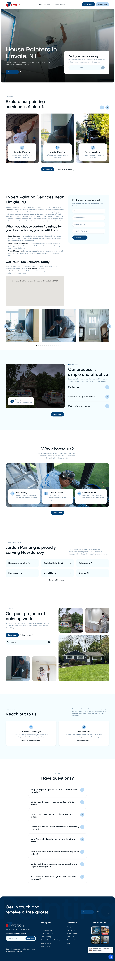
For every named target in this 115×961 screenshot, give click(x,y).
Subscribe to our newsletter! (16, 933)
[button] (48, 4)
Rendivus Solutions (15, 951)
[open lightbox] (12, 401)
